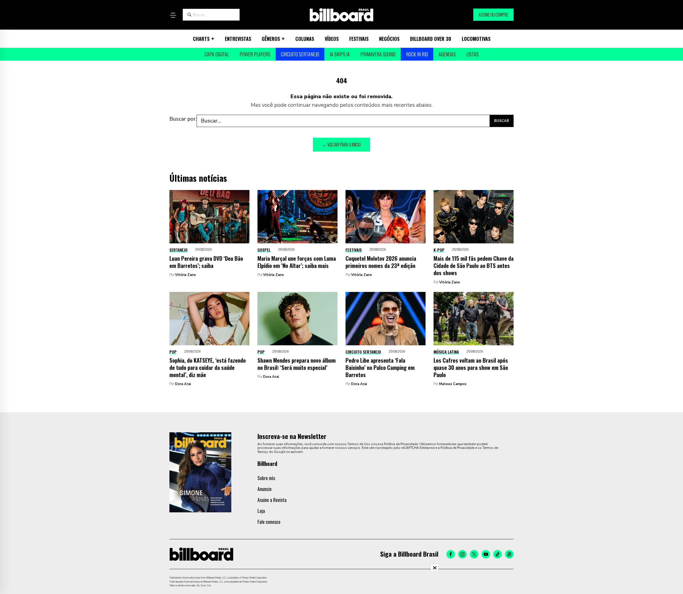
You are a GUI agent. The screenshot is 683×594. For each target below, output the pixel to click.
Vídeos (332, 38)
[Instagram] (462, 554)
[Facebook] (450, 554)
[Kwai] (509, 554)
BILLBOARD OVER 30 (430, 38)
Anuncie (264, 488)
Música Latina (446, 352)
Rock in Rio (417, 54)
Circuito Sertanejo (300, 54)
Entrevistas (238, 38)
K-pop (439, 250)
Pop (173, 352)
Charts (201, 38)
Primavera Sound (377, 54)
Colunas (304, 38)
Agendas (447, 54)
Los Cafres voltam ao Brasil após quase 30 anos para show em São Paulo (471, 367)
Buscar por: (183, 118)
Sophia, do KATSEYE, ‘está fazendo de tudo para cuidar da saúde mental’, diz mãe (207, 367)
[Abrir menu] (172, 15)
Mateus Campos (452, 384)
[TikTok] (497, 554)
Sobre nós (266, 477)
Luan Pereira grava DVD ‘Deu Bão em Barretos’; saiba (206, 262)
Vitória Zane (185, 274)
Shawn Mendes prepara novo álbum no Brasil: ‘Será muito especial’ (296, 363)
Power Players (255, 54)
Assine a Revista (272, 499)
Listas (472, 54)
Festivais (358, 38)
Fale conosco (268, 521)
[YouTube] (486, 554)
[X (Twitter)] (474, 554)
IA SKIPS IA (340, 54)
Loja (261, 510)
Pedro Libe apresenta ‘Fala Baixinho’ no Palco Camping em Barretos (380, 367)
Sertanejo (178, 250)
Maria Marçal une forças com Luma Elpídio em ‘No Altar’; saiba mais (296, 262)
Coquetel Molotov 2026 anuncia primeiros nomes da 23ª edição (381, 262)
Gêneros (271, 38)
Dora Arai (183, 384)
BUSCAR (501, 120)
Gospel (264, 250)
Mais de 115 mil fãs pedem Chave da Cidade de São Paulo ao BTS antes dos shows (474, 265)
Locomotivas (476, 38)
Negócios (389, 38)
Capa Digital (217, 54)
